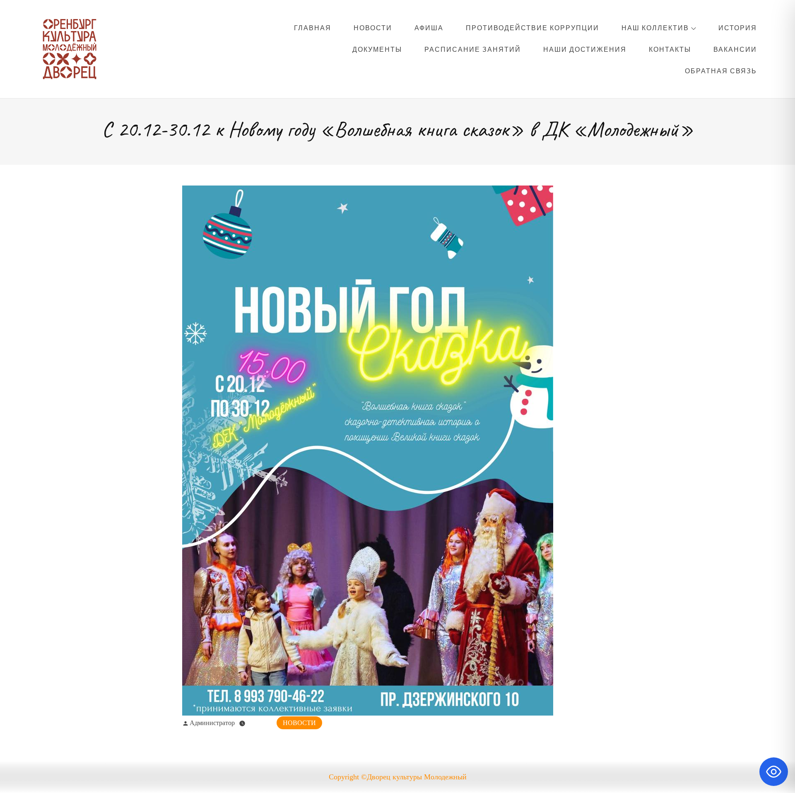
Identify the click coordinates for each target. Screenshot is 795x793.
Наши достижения (584, 49)
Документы (377, 49)
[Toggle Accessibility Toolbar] (774, 772)
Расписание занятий (472, 49)
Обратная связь (721, 70)
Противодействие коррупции (532, 27)
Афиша (428, 27)
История (737, 27)
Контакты (670, 49)
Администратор (212, 722)
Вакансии (735, 49)
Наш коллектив (655, 27)
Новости (373, 27)
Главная (312, 27)
